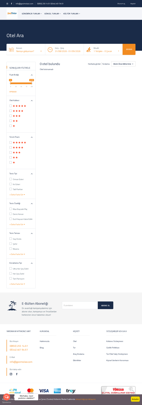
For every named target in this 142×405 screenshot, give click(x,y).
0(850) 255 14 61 (43, 3)
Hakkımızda (44, 341)
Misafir (96, 48)
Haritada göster (94, 63)
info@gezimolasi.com (24, 3)
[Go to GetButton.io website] (6, 402)
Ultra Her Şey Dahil (20, 268)
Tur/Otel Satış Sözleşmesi (117, 353)
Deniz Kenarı (18, 214)
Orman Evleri (18, 179)
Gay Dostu (17, 238)
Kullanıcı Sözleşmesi (114, 341)
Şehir (15, 243)
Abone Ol (105, 305)
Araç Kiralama (78, 353)
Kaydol (132, 3)
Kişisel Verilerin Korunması (117, 360)
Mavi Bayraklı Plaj (20, 209)
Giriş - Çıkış (59, 48)
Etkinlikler (77, 360)
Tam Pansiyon (18, 278)
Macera (16, 248)
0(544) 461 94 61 (57, 3)
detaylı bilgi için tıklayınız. (85, 399)
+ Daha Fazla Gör (16, 194)
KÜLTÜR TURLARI (71, 13)
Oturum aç (121, 3)
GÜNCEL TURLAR (51, 13)
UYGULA (12, 91)
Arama (129, 49)
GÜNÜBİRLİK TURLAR (31, 13)
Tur (74, 347)
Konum (19, 48)
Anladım (135, 399)
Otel (75, 341)
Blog (42, 347)
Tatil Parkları (18, 189)
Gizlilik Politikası (112, 347)
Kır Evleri (16, 184)
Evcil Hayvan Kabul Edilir (23, 219)
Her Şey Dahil (18, 273)
